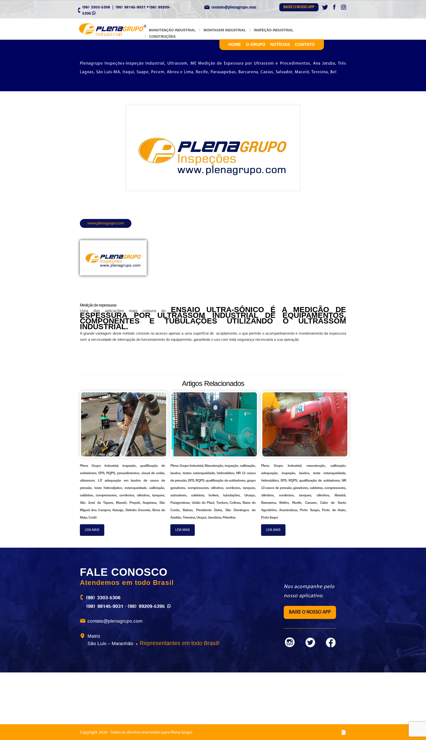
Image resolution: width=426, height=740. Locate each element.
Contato (305, 44)
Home (235, 44)
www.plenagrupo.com (105, 223)
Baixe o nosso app (299, 7)
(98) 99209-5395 (146, 606)
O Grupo (255, 44)
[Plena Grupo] (117, 30)
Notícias (280, 44)
